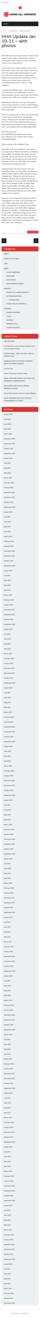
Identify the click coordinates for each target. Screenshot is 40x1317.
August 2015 (8, 1034)
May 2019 (7, 815)
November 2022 (9, 614)
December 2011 (9, 1244)
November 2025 (9, 443)
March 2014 (8, 1117)
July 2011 (7, 1269)
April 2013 (7, 1166)
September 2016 (9, 971)
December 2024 (9, 492)
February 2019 (9, 829)
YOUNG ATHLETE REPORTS (16, 304)
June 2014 (7, 1103)
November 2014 (9, 1078)
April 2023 (7, 590)
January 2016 (8, 1010)
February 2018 (9, 888)
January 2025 (8, 487)
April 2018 (7, 878)
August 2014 (8, 1093)
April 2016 (7, 995)
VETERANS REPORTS (14, 296)
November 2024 (9, 497)
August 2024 (8, 512)
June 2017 (7, 927)
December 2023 (9, 551)
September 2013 (9, 1142)
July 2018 (7, 863)
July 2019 (7, 805)
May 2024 (7, 527)
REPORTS (7, 288)
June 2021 (7, 697)
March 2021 (8, 712)
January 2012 (8, 1239)
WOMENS (9, 320)
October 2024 (8, 502)
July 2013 (7, 1152)
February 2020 (9, 771)
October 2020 (8, 737)
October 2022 (8, 619)
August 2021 (8, 688)
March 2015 (8, 1059)
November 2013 (9, 1132)
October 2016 (8, 966)
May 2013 (7, 1161)
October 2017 (8, 907)
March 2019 (8, 824)
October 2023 (8, 561)
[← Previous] (4, 240)
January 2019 (8, 834)
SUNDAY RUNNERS (13, 312)
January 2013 (8, 1181)
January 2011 (8, 1298)
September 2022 (9, 624)
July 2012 (7, 1210)
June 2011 (7, 1274)
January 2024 (8, 546)
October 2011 (8, 1254)
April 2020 (7, 761)
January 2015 (8, 1069)
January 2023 (8, 605)
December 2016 (9, 956)
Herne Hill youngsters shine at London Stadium (20, 393)
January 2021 (8, 722)
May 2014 (7, 1108)
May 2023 (7, 585)
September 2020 (9, 741)
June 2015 (7, 1044)
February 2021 (9, 717)
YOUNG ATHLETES (13, 327)
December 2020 (9, 727)
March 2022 (8, 653)
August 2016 (8, 976)
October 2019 (8, 790)
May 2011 (7, 1279)
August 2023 (8, 570)
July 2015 (7, 1039)
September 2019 (9, 795)
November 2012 (9, 1191)
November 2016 (9, 961)
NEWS (6, 268)
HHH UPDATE (33, 232)
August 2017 (8, 917)
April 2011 (7, 1283)
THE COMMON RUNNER (14, 284)
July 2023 (7, 575)
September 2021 (9, 683)
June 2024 (7, 522)
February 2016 (9, 1005)
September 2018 (9, 854)
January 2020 (8, 776)
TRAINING (7, 308)
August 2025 (8, 458)
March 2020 (8, 766)
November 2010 (9, 1303)
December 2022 (9, 610)
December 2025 (9, 439)
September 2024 (9, 507)
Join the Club (8, 368)
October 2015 (8, 1025)
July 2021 (7, 693)
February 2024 (9, 541)
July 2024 (7, 517)
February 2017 (9, 946)
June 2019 (7, 810)
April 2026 (7, 429)
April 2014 (7, 1113)
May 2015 (7, 1049)
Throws (8, 316)
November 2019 (9, 785)
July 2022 (7, 634)
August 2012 (8, 1205)
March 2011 (8, 1288)
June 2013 (7, 1156)
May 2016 (7, 990)
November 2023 (9, 556)
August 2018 (8, 859)
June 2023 (7, 580)
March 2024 (8, 536)
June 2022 (7, 639)
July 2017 (7, 922)
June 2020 (7, 751)
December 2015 (9, 1015)
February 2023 (9, 600)
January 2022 (8, 663)
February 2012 (9, 1235)
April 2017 (7, 937)
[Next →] (36, 240)
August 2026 (8, 414)
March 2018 (8, 883)
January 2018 (8, 893)
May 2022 (7, 644)
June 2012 (7, 1215)
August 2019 (8, 800)
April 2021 (7, 707)
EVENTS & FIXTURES (11, 259)
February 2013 (9, 1176)
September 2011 (9, 1259)
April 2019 (7, 820)
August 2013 (8, 1147)
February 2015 (9, 1064)
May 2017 (7, 932)
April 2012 (7, 1225)
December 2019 (9, 780)
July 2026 (7, 419)
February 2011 (9, 1293)
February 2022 (9, 658)
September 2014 (9, 1088)
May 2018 (7, 873)
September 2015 (9, 1030)
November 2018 (9, 844)
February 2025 (9, 483)
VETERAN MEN (14, 300)
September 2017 (9, 912)
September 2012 (9, 1200)
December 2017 (9, 898)
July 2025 (7, 463)
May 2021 (7, 702)
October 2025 (8, 448)
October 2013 (8, 1137)
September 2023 (9, 566)
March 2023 (8, 595)
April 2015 (7, 1054)
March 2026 (8, 434)
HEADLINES (10, 276)
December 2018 (9, 839)
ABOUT (6, 254)
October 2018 (8, 849)
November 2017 (9, 903)
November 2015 (9, 1020)
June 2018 (7, 868)
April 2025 (7, 473)
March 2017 (8, 942)
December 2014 (9, 1073)
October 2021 (8, 678)
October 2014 (8, 1083)
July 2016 (7, 981)
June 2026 (7, 424)
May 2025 (7, 468)
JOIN (5, 263)
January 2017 (8, 951)
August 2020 (8, 746)
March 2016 (8, 1000)
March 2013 (8, 1171)
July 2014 (7, 1098)
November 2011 (9, 1249)
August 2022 (8, 629)
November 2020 (9, 732)
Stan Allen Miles (9, 341)
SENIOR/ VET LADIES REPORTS (17, 292)
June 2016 (7, 986)
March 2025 (8, 478)
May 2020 (7, 756)
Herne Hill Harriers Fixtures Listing (15, 373)
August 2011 (8, 1264)
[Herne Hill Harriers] (20, 16)
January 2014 (8, 1127)
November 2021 (9, 673)
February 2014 (9, 1122)
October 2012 (8, 1196)
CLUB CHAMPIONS (13, 272)
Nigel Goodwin (24, 30)
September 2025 (9, 453)
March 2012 (8, 1230)
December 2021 (9, 668)
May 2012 (7, 1220)
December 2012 (9, 1186)
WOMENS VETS (11, 324)
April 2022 (7, 649)
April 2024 (7, 531)
